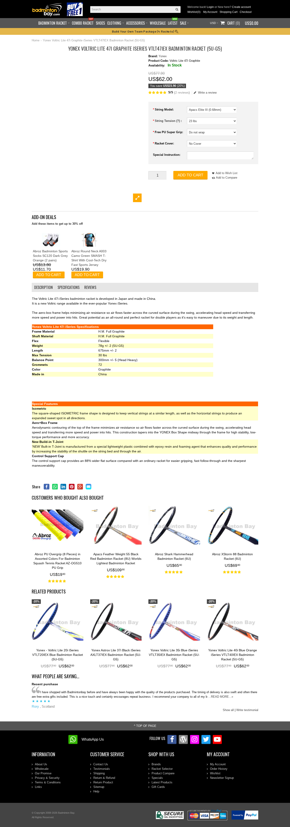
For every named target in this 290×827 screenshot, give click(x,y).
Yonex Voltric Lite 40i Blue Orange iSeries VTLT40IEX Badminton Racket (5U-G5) (232, 654)
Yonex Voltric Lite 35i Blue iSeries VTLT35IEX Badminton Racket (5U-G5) (174, 654)
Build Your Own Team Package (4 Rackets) (143, 31)
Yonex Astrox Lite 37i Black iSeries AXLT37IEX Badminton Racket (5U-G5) (115, 654)
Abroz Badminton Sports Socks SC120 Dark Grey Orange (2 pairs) (50, 255)
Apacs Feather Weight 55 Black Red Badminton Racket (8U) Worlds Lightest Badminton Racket (115, 558)
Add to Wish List (226, 173)
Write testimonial (247, 710)
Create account (241, 7)
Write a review (207, 92)
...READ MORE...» (220, 696)
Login (210, 7)
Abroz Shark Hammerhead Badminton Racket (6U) (174, 556)
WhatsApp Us (93, 739)
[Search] (177, 9)
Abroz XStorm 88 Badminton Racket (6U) (232, 556)
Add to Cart (190, 175)
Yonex (163, 56)
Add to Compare (226, 177)
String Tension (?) (168, 121)
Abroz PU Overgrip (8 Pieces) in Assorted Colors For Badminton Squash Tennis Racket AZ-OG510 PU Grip (57, 560)
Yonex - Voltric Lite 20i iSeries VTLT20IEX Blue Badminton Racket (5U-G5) (57, 654)
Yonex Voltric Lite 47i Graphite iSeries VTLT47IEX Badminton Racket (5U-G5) (94, 40)
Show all (228, 710)
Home (35, 40)
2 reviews (182, 92)
